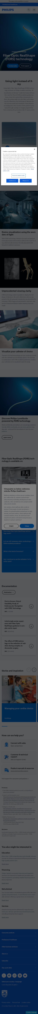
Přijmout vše (26, 180)
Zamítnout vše (12, 180)
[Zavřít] (34, 149)
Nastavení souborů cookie (18, 175)
